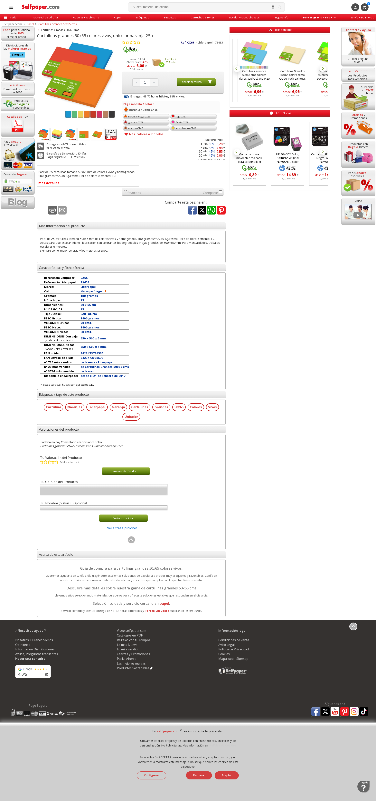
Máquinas (142, 17)
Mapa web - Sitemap (233, 658)
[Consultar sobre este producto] (62, 210)
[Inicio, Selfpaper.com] (41, 7)
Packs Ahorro (126, 658)
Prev (237, 69)
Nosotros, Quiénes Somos (34, 640)
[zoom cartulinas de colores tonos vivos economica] (57, 134)
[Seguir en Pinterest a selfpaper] (344, 712)
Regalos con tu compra (133, 640)
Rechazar (199, 775)
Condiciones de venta (233, 640)
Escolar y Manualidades (244, 17)
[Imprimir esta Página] (52, 210)
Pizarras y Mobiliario (86, 17)
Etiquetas (170, 17)
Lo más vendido (128, 649)
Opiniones (22, 645)
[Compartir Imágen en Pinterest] (221, 210)
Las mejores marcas (131, 663)
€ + (319, 17)
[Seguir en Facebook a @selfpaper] (315, 712)
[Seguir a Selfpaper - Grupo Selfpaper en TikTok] (363, 711)
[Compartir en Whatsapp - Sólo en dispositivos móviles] (211, 210)
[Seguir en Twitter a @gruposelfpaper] (325, 711)
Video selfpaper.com (131, 630)
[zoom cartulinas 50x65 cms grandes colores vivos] (43, 134)
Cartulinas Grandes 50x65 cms (60, 30)
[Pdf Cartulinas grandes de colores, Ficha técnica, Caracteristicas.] (111, 134)
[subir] (131, 542)
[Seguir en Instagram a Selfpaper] (354, 712)
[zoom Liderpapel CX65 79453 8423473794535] (97, 134)
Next (323, 69)
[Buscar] (279, 7)
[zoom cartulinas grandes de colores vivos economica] (84, 134)
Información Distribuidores (35, 649)
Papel (117, 17)
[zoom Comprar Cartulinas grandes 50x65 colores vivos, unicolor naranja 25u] (70, 134)
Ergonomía (281, 17)
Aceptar (227, 775)
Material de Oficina (45, 17)
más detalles (48, 183)
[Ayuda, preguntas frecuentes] (363, 792)
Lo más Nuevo (127, 645)
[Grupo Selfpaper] (233, 674)
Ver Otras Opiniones (122, 528)
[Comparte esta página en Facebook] (192, 210)
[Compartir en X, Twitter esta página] (202, 210)
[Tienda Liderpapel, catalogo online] (131, 52)
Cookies (224, 654)
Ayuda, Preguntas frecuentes (36, 654)
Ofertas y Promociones (133, 654)
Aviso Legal (226, 645)
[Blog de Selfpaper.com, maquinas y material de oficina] (18, 202)
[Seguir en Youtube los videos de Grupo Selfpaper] (335, 711)
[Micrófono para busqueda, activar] (273, 7)
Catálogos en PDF (130, 635)
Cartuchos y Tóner (202, 17)
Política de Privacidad (233, 649)
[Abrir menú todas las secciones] (11, 7)
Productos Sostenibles (133, 668)
